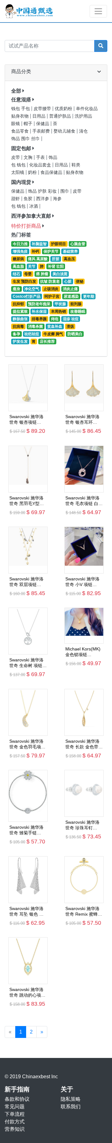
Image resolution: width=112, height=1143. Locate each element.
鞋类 (76, 165)
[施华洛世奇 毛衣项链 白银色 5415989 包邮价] (84, 469)
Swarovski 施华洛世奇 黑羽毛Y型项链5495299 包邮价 (27, 500)
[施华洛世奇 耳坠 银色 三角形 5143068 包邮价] (28, 880)
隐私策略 (71, 1099)
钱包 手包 (21, 108)
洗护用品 (83, 116)
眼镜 (16, 123)
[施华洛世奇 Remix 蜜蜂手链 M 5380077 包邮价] (84, 880)
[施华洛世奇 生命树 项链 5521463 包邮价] (28, 631)
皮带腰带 (43, 108)
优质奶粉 (64, 108)
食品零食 (20, 131)
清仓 (83, 131)
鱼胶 (29, 198)
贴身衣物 (20, 116)
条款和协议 (17, 1099)
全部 (16, 91)
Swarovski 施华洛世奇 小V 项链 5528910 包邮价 (82, 581)
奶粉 (33, 172)
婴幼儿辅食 (65, 131)
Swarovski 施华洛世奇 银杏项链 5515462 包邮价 (26, 419)
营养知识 (15, 1129)
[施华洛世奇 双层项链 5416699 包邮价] (28, 550)
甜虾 (16, 198)
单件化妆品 (87, 108)
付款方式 (15, 1121)
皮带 (16, 157)
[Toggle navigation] (98, 11)
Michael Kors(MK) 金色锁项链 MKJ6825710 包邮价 (83, 651)
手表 (41, 157)
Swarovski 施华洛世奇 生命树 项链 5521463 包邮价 (26, 662)
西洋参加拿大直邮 (31, 216)
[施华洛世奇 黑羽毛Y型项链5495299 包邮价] (28, 469)
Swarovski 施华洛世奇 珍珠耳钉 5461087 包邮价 (82, 825)
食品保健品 (51, 172)
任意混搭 (21, 99)
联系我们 (71, 1106)
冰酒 (34, 206)
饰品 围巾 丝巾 (26, 138)
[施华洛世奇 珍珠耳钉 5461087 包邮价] (84, 793)
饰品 (53, 157)
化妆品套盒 (40, 165)
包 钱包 (19, 165)
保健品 (43, 123)
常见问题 (15, 1106)
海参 (57, 198)
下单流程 (15, 1114)
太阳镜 (18, 172)
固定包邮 (21, 148)
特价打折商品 (26, 226)
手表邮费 (41, 131)
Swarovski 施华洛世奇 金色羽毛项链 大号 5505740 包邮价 (28, 744)
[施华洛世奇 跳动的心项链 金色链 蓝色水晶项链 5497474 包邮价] (28, 961)
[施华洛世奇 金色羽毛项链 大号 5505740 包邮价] (28, 712)
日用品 (39, 116)
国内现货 (21, 182)
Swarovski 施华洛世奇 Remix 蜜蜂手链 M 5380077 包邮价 (83, 911)
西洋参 (43, 198)
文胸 (29, 157)
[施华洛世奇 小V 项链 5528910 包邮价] (84, 550)
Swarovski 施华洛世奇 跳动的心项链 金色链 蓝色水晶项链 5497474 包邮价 (28, 992)
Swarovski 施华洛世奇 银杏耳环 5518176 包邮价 (82, 419)
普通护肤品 (60, 116)
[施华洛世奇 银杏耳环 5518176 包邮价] (84, 388)
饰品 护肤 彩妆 (43, 191)
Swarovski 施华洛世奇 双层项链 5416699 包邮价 (26, 581)
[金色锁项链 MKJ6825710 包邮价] (84, 625)
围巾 (65, 191)
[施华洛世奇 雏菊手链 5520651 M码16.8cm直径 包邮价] (28, 796)
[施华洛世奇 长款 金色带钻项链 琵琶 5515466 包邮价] (84, 712)
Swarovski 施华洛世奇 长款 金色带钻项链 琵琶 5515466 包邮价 (84, 744)
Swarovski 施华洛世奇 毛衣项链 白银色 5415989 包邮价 (84, 500)
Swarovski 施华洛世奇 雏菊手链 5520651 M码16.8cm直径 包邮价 (26, 830)
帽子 (29, 123)
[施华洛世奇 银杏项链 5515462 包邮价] (28, 388)
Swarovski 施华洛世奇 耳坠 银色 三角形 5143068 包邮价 (28, 911)
